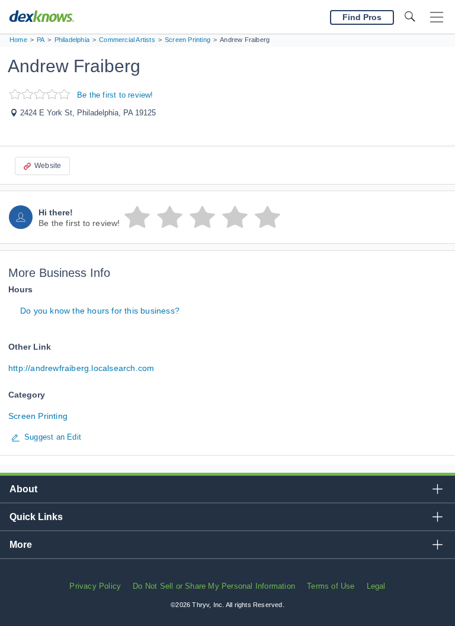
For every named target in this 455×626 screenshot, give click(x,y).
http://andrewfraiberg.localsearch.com (81, 368)
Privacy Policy (95, 586)
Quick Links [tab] (36, 517)
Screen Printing (38, 416)
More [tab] (20, 545)
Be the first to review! (115, 95)
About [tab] (23, 489)
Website (47, 166)
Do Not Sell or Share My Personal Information (214, 586)
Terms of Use (330, 586)
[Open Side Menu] (436, 17)
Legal (376, 586)
